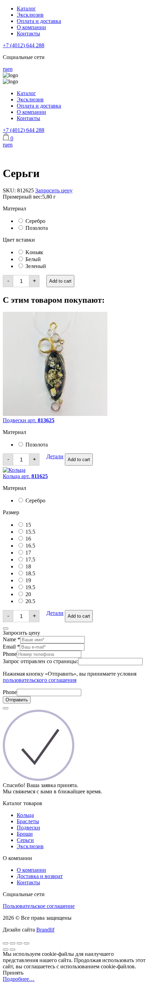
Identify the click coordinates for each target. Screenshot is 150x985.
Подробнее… (19, 979)
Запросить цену (54, 190)
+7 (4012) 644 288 (23, 45)
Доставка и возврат (40, 876)
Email (11, 647)
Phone (10, 654)
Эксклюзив (30, 15)
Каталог (26, 8)
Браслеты (28, 821)
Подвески (28, 827)
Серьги (25, 840)
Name (11, 639)
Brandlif (45, 930)
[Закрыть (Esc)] (5, 943)
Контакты (28, 33)
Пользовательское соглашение (39, 906)
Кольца (25, 815)
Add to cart (60, 281)
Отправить (17, 699)
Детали (54, 456)
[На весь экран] (19, 943)
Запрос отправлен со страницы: (40, 661)
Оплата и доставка (39, 21)
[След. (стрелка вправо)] (12, 950)
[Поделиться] (12, 943)
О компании (31, 27)
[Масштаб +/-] (26, 943)
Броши (25, 834)
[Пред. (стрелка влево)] (5, 950)
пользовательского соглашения (39, 680)
